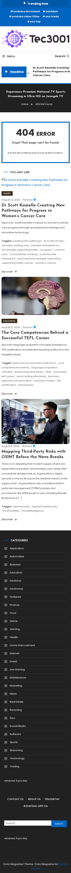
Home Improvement (22, 645)
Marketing (16, 685)
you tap (35, 21)
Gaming (15, 629)
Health (7, 193)
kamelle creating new (15, 245)
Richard (28, 200)
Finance (15, 605)
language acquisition (44, 367)
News (13, 694)
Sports (14, 742)
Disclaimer (52, 799)
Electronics (16, 589)
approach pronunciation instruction (34, 363)
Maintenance (18, 677)
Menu (11, 56)
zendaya (52, 11)
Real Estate (16, 702)
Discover (8, 271)
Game (14, 621)
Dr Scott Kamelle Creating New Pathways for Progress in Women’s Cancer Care (33, 210)
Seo (12, 718)
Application (17, 548)
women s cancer (45, 263)
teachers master (44, 380)
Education (9, 320)
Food (13, 613)
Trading (14, 766)
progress (46, 249)
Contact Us (15, 799)
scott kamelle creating (23, 254)
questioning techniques (28, 372)
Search (60, 56)
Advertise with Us (35, 806)
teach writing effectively (31, 376)
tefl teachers (26, 385)
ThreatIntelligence (32, 511)
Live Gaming (17, 669)
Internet (14, 653)
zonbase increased (26, 11)
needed (7, 372)
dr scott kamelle (54, 241)
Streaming (16, 750)
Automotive (17, 556)
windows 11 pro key (15, 780)
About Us (34, 799)
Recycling (16, 710)
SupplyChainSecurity (44, 506)
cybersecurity (20, 506)
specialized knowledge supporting (38, 258)
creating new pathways (26, 241)
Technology (17, 758)
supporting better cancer (17, 263)
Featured (15, 597)
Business (15, 564)
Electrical (15, 580)
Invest (13, 661)
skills (48, 372)
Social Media (18, 726)
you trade (52, 16)
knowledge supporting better (20, 249)
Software (15, 734)
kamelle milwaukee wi (45, 245)
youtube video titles (26, 16)
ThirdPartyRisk (10, 511)
